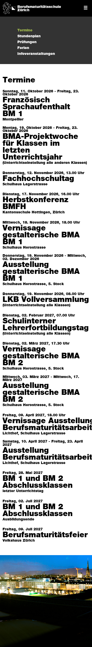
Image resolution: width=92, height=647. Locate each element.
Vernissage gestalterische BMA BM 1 (41, 235)
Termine (24, 30)
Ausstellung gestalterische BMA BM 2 (41, 392)
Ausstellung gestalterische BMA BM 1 (41, 271)
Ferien (23, 48)
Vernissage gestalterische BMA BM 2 (41, 356)
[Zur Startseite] (7, 7)
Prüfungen (27, 42)
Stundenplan (29, 36)
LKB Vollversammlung (46, 299)
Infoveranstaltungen (36, 54)
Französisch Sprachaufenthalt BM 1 (36, 107)
